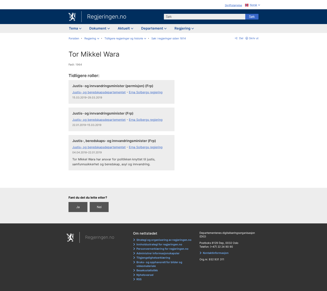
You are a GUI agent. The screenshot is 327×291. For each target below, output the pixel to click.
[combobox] (204, 17)
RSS (139, 279)
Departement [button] (152, 28)
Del (240, 38)
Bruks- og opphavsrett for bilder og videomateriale (159, 264)
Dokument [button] (98, 28)
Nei (99, 207)
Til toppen (123, 182)
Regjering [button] (182, 28)
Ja (78, 207)
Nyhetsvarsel (144, 274)
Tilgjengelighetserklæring (153, 257)
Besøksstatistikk (147, 270)
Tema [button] (74, 28)
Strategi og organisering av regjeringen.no (164, 239)
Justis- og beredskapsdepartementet (99, 92)
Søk (252, 17)
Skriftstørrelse (233, 5)
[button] (91, 38)
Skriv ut (253, 38)
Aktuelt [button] (124, 28)
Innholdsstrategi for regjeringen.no (159, 244)
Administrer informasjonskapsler (158, 253)
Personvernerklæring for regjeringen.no (162, 248)
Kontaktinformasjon (216, 252)
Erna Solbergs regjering (146, 92)
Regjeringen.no (106, 16)
